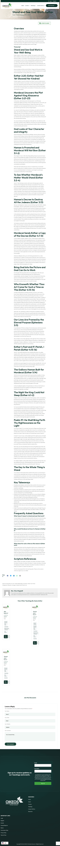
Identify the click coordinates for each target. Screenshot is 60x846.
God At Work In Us (23, 585)
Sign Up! (43, 783)
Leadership (6, 626)
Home (13, 14)
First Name (36, 768)
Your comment (8, 730)
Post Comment (10, 744)
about (22, 5)
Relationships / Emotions (22, 583)
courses (27, 5)
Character (9, 585)
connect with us (40, 5)
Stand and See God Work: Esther (23, 14)
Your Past (35, 638)
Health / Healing (35, 624)
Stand (29, 583)
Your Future (32, 583)
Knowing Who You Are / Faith (11, 583)
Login (50, 1)
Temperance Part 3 (35, 613)
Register (54, 1)
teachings (33, 5)
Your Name (7, 711)
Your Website (7, 724)
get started (51, 5)
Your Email (7, 717)
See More (6, 637)
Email (35, 762)
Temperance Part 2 (6, 658)
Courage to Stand (15, 585)
